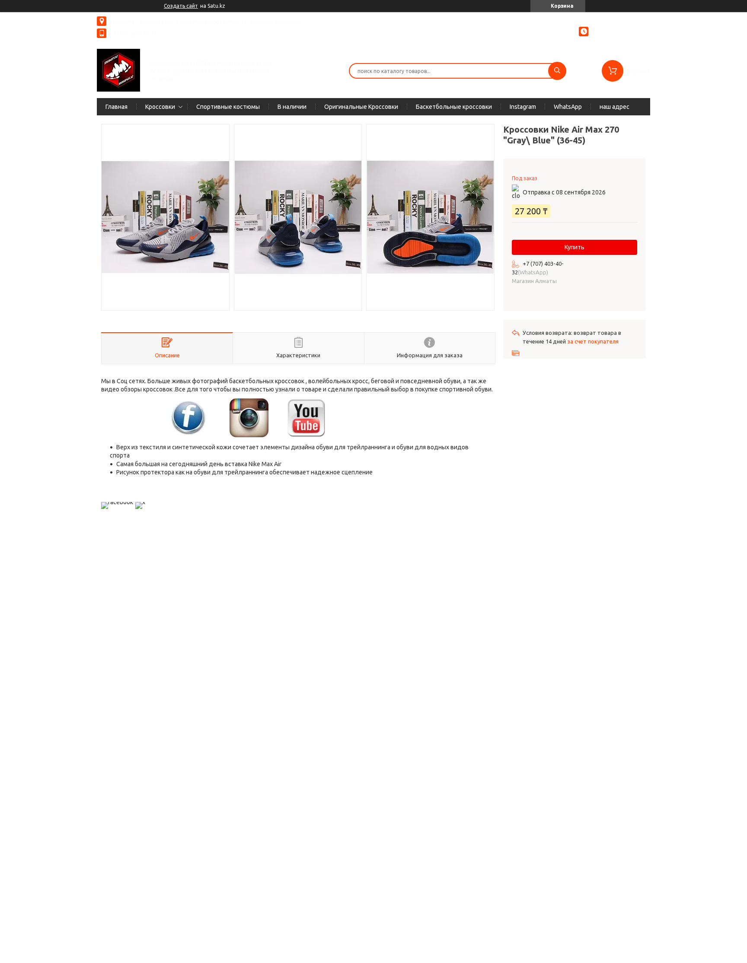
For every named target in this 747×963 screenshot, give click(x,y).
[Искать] (557, 71)
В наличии (292, 107)
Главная (116, 107)
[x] (140, 502)
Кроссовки (160, 107)
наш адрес (614, 107)
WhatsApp (568, 107)
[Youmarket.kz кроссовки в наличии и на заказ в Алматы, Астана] (118, 70)
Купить (574, 247)
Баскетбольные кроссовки (454, 107)
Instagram (523, 107)
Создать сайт (181, 6)
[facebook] (117, 502)
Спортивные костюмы (228, 107)
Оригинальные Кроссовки (361, 107)
